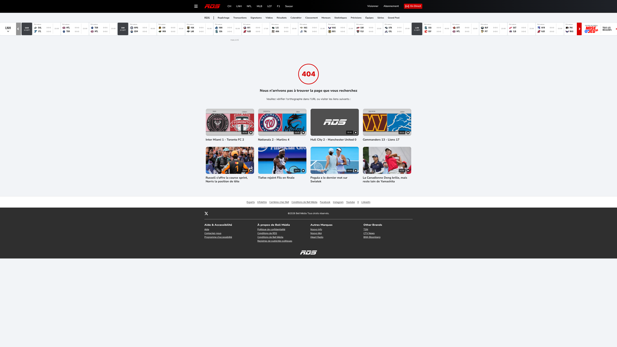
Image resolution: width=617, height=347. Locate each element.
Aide (206, 229)
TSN (365, 229)
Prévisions (356, 17)
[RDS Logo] (212, 6)
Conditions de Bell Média (304, 202)
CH (229, 6)
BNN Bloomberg (371, 237)
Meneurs (326, 17)
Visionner (372, 6)
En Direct (415, 6)
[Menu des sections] (196, 6)
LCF (269, 6)
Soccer (289, 6)
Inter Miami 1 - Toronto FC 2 (225, 140)
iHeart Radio (316, 237)
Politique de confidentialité (271, 229)
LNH (239, 6)
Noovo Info (316, 229)
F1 (278, 6)
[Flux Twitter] (206, 213)
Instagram (338, 202)
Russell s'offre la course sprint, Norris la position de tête (227, 179)
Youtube (350, 202)
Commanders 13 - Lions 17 (381, 140)
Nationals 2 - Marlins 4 (273, 140)
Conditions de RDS (267, 233)
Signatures (256, 17)
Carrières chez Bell (279, 202)
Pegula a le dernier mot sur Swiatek (328, 179)
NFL (249, 6)
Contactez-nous (212, 233)
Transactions (240, 17)
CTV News (369, 233)
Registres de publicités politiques (274, 241)
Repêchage (223, 17)
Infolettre (262, 202)
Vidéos (269, 17)
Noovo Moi (316, 233)
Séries (380, 17)
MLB (259, 6)
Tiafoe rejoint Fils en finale (276, 178)
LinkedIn (365, 202)
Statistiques (340, 17)
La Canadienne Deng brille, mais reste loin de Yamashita (385, 179)
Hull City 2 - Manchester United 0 (333, 140)
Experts (251, 202)
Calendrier (296, 17)
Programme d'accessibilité (218, 237)
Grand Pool (393, 17)
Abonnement (391, 6)
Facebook (325, 202)
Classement (311, 17)
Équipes (369, 17)
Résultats (282, 17)
